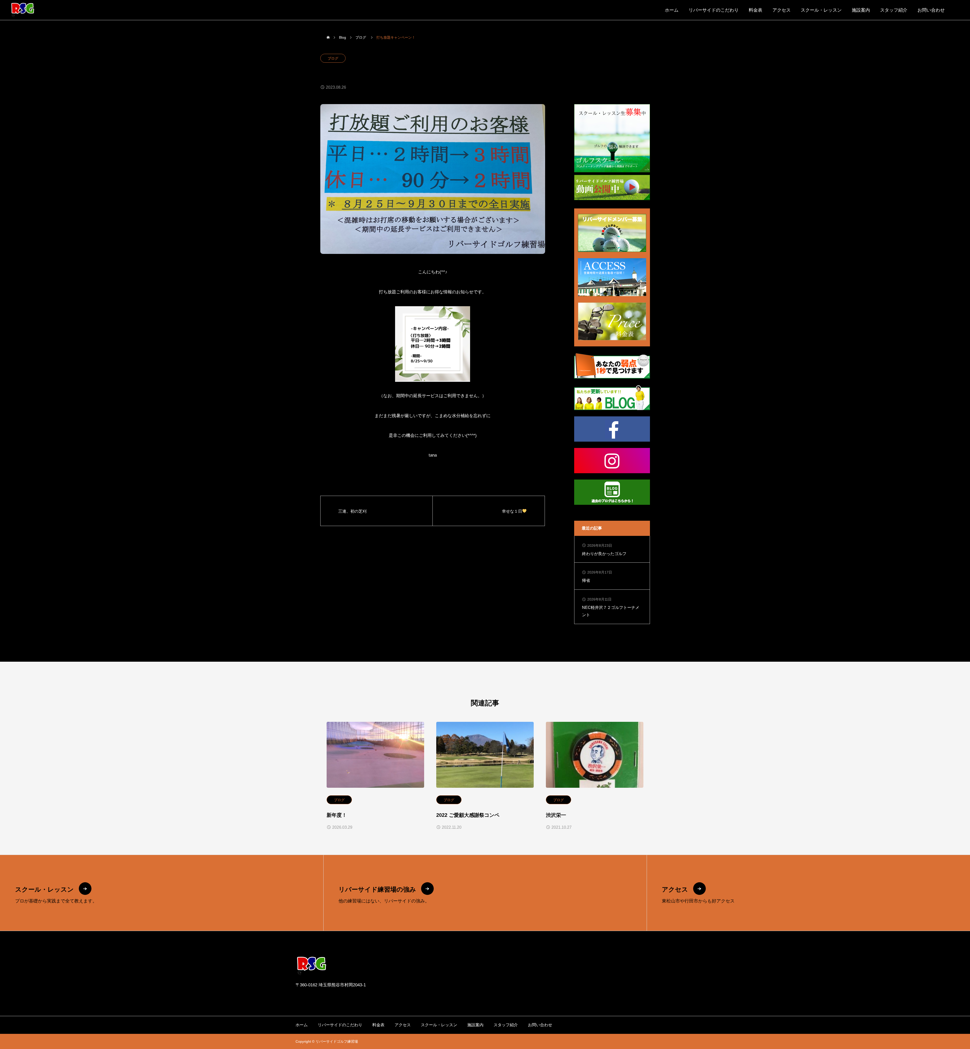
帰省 (586, 580)
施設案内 (861, 10)
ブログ (333, 58)
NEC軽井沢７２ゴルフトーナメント (610, 611)
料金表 (755, 10)
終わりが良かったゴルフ (604, 554)
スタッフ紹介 (893, 10)
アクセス (781, 10)
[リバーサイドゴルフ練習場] (22, 10)
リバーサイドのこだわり (714, 10)
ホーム (671, 10)
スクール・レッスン (821, 10)
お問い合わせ (931, 10)
